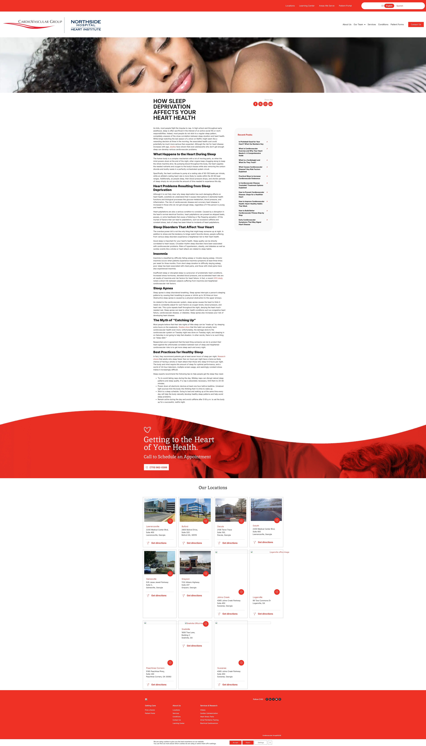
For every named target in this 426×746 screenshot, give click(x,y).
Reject (248, 742)
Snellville (186, 629)
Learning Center (307, 6)
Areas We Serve (326, 6)
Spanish (399, 6)
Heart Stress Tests (207, 717)
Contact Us (177, 720)
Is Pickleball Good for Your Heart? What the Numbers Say (251, 143)
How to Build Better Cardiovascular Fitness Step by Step (251, 213)
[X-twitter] (273, 699)
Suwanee (221, 668)
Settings (261, 742)
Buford (185, 526)
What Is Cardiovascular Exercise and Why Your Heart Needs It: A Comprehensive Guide (250, 152)
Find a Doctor (150, 710)
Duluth (256, 525)
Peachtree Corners (155, 668)
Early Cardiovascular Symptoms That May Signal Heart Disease (250, 222)
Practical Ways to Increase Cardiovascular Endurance (250, 177)
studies (173, 147)
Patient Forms (397, 24)
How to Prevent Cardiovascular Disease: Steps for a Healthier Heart (251, 194)
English (389, 6)
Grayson (186, 579)
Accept (235, 742)
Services (372, 24)
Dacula (220, 526)
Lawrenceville (152, 526)
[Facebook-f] (267, 699)
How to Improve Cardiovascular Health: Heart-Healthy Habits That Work (251, 203)
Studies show (184, 327)
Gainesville (151, 579)
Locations (290, 6)
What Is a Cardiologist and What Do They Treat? (249, 161)
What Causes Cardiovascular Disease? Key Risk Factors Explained (250, 169)
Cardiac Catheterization (209, 713)
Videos (202, 710)
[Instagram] (279, 699)
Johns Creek (223, 597)
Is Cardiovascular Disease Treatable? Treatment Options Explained (251, 185)
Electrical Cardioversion (209, 723)
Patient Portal (345, 6)
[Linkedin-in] (270, 699)
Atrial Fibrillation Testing (209, 720)
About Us (347, 24)
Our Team (358, 24)
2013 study (218, 278)
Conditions (383, 24)
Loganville (257, 597)
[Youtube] (276, 699)
